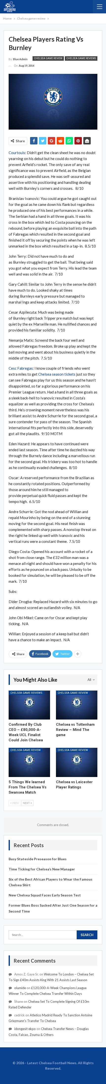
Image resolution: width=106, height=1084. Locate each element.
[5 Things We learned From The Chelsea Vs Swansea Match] (29, 762)
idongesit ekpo (25, 1029)
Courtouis (17, 152)
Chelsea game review (48, 58)
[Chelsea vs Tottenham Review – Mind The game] (76, 705)
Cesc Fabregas (21, 368)
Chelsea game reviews (81, 58)
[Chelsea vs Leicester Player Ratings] (76, 762)
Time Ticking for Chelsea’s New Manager (42, 869)
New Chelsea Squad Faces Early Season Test (45, 895)
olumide (20, 988)
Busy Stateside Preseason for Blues (38, 859)
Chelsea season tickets (56, 374)
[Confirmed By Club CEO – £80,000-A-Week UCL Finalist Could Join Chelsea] (29, 705)
